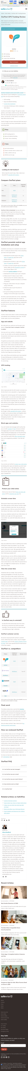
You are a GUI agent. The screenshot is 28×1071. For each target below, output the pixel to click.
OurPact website (13, 271)
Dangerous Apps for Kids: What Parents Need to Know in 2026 (14, 983)
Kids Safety (7, 13)
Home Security (4, 1012)
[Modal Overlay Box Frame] (14, 2)
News (2, 1006)
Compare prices (14, 65)
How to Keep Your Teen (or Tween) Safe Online (15, 803)
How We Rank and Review (17, 1063)
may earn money (7, 4)
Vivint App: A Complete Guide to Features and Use (13, 955)
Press (2, 1004)
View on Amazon (14, 62)
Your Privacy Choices (6, 1064)
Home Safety (4, 1019)
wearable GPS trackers (13, 175)
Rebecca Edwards (15, 85)
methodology (6, 757)
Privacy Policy (23, 1053)
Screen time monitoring (9, 104)
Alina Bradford (10, 80)
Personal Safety (4, 1029)
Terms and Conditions (15, 1053)
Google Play (11, 257)
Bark (14, 429)
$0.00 (14, 190)
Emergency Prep (5, 1031)
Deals (2, 1008)
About (2, 1000)
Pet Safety (3, 1027)
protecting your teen (14, 493)
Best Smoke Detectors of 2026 (9, 903)
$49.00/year (14, 692)
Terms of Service (4, 1063)
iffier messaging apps (20, 436)
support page (4, 641)
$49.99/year (14, 671)
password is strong (19, 267)
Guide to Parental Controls (10, 800)
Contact (3, 1002)
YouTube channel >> (16, 6)
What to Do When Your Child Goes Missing (14, 809)
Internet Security (5, 1017)
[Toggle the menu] (26, 9)
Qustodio (10, 429)
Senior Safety (4, 1016)
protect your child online (21, 464)
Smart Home (4, 1023)
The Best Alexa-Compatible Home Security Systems (10, 929)
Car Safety (3, 1025)
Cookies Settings (3, 1055)
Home (2, 13)
